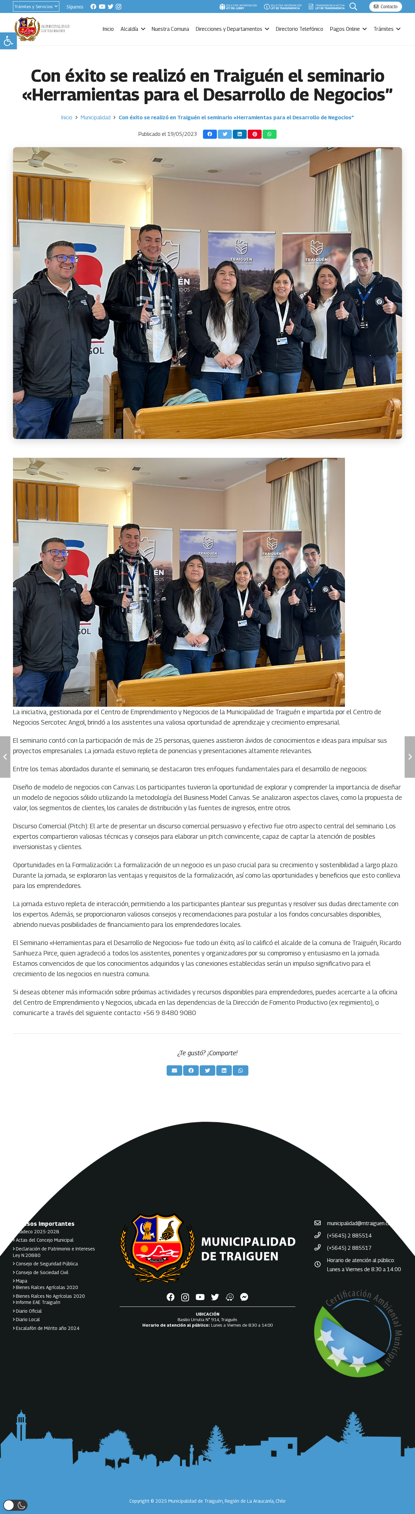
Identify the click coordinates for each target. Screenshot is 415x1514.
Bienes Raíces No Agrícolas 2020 (50, 1296)
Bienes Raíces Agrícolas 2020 (46, 1287)
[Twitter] (110, 6)
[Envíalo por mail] (174, 1070)
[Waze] (230, 1297)
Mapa (21, 1280)
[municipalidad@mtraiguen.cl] (320, 1223)
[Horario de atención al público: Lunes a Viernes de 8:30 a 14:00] (320, 1265)
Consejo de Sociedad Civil (41, 1272)
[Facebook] (93, 6)
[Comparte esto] (210, 134)
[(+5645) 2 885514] (320, 1235)
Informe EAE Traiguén (37, 1302)
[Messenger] (244, 1297)
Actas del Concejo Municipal (44, 1240)
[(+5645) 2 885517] (320, 1248)
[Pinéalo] (255, 134)
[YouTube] (102, 6)
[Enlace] (238, 6)
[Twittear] (225, 134)
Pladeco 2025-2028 (37, 1231)
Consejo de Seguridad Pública (46, 1263)
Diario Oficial (28, 1311)
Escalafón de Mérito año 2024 (47, 1328)
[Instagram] (118, 7)
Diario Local (27, 1319)
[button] (8, 40)
